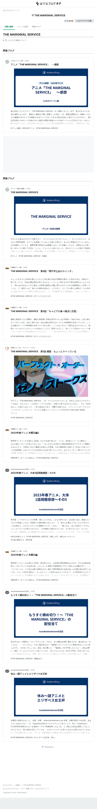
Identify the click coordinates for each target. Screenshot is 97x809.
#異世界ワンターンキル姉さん (23, 458)
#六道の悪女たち (17, 540)
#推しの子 (54, 536)
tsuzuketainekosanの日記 (20, 469)
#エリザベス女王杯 (41, 737)
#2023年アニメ (28, 128)
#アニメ (14, 256)
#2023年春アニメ (18, 536)
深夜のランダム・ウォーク (20, 348)
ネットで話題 (22, 26)
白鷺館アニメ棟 (16, 267)
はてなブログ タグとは (11, 789)
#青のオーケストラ (67, 536)
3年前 (27, 61)
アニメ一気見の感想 (17, 188)
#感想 (44, 256)
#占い (53, 737)
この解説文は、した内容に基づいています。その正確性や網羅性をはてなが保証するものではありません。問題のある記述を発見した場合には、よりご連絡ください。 (15, 40)
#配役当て (38, 659)
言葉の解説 (9, 26)
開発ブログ (30, 789)
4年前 (33, 591)
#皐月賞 (29, 540)
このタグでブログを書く (84, 21)
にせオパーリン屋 (17, 61)
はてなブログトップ (42, 789)
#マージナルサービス (42, 296)
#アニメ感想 (16, 128)
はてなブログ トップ (12, 10)
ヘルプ (22, 789)
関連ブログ (36, 26)
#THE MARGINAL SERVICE (47, 128)
